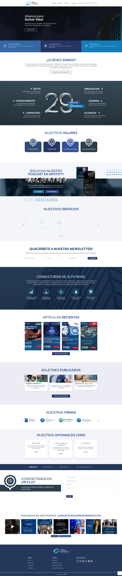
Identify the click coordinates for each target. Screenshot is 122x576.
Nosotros (59, 3)
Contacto (80, 3)
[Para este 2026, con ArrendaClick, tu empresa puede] (61, 526)
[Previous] (23, 224)
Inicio (54, 3)
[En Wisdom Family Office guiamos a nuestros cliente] (12, 526)
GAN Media (73, 3)
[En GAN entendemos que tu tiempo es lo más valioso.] (93, 526)
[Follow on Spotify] (89, 3)
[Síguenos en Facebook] (85, 3)
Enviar (69, 496)
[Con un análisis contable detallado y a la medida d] (109, 526)
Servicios (66, 3)
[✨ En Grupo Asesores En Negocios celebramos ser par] (44, 526)
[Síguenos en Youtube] (96, 3)
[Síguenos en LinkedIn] (94, 3)
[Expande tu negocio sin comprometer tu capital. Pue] (28, 526)
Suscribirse (92, 258)
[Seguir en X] (91, 3)
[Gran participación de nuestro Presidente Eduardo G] (77, 526)
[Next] (98, 224)
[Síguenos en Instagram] (87, 3)
